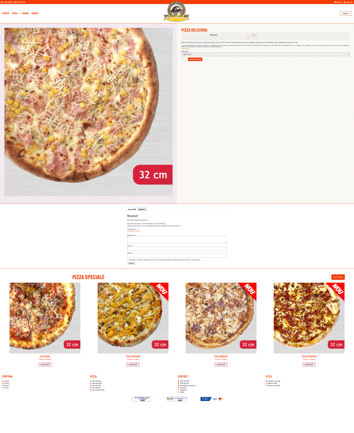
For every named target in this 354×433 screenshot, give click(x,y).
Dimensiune (214, 35)
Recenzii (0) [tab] (132, 209)
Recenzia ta (132, 235)
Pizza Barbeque (221, 356)
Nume (129, 246)
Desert (35, 13)
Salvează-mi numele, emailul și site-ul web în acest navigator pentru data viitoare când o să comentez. (165, 260)
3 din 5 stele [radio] (134, 231)
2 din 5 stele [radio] (131, 231)
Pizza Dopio (45, 356)
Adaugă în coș (195, 59)
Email (129, 253)
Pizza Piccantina (309, 356)
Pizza (14, 13)
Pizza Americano (133, 356)
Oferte (5, 13)
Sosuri (25, 13)
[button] (169, 31)
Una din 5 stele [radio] (128, 231)
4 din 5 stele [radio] (136, 231)
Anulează (248, 37)
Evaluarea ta (132, 229)
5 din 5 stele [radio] (139, 231)
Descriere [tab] (142, 209)
